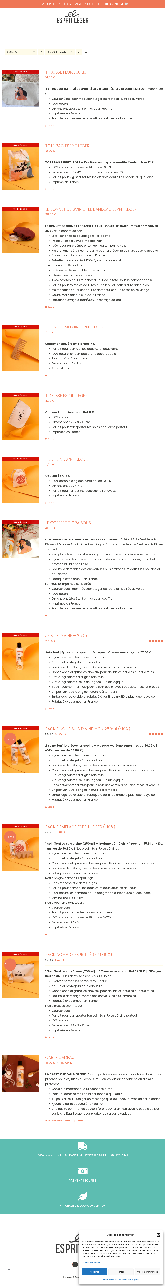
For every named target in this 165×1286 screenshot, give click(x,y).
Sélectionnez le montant (59, 1120)
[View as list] (85, 52)
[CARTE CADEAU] (20, 1073)
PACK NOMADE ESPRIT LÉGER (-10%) (78, 954)
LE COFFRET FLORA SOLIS (68, 523)
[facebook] (75, 1264)
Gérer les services (91, 1262)
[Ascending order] (41, 52)
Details (51, 125)
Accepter (94, 1271)
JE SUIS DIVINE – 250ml (67, 635)
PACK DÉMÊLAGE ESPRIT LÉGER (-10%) (80, 827)
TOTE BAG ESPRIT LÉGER (67, 146)
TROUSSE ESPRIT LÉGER (66, 395)
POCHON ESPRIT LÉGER (66, 459)
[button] (158, 1235)
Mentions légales (130, 1279)
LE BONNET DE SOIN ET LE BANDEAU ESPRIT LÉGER (91, 209)
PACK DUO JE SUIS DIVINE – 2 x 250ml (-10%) (87, 729)
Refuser (121, 1271)
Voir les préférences (147, 1271)
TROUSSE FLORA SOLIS (65, 72)
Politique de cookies (111, 1279)
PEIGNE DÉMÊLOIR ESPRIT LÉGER (74, 327)
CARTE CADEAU (59, 1057)
